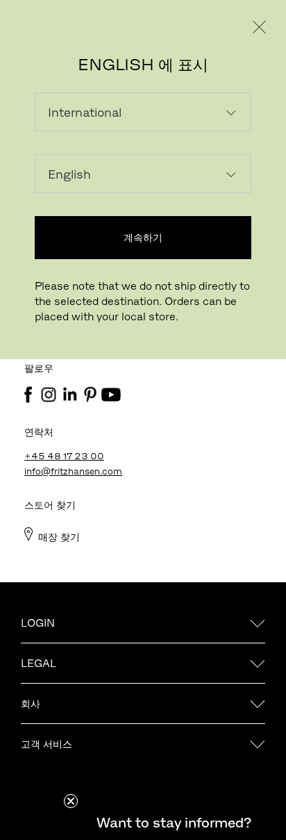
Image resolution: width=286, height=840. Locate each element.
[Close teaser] (71, 801)
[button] (173, 822)
